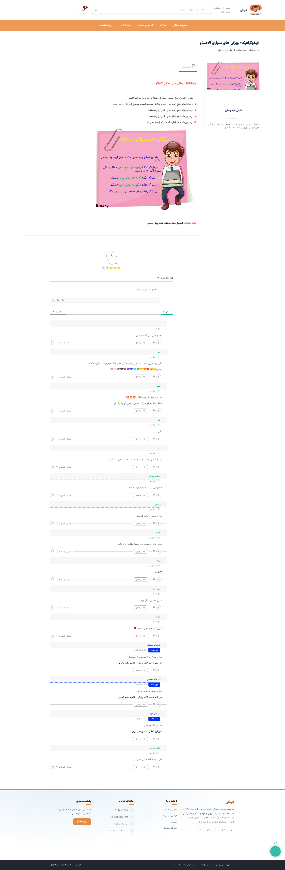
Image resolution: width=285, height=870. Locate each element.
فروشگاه (125, 25)
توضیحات (186, 67)
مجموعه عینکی (180, 25)
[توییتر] (201, 830)
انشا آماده (148, 40)
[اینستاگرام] (231, 830)
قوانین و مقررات (170, 816)
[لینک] (62, 300)
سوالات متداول (170, 828)
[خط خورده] (58, 300)
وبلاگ (251, 50)
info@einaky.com (119, 817)
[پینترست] (208, 830)
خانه (257, 50)
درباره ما (173, 822)
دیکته (163, 25)
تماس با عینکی (170, 809)
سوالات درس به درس (143, 51)
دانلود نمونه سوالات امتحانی (140, 62)
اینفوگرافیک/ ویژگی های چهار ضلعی (165, 223)
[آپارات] (216, 830)
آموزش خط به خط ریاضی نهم (147, 731)
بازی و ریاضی (123, 51)
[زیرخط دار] (53, 300)
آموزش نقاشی (123, 62)
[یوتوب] (224, 830)
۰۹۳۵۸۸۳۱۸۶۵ (121, 810)
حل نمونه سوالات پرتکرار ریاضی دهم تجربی (140, 663)
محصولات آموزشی (121, 40)
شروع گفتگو (82, 821)
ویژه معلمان (106, 25)
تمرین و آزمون (146, 25)
